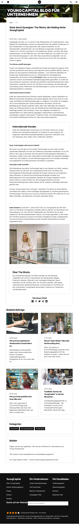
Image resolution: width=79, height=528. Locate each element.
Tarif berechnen (35, 487)
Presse (8, 491)
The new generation (27, 428)
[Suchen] (71, 2)
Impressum (56, 518)
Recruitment (14, 428)
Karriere (55, 491)
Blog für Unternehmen (37, 491)
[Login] (76, 2)
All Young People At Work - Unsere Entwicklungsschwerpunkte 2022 (33, 460)
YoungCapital (40, 428)
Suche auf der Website (17, 502)
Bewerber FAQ (58, 495)
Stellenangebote (58, 483)
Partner (9, 495)
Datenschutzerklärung (45, 518)
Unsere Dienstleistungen (38, 483)
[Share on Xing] (43, 301)
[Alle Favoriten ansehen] (8, 2)
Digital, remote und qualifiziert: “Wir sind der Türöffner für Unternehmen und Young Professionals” (36, 448)
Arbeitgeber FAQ (35, 495)
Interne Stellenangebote (14, 487)
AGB (35, 518)
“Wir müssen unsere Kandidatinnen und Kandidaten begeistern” (31, 454)
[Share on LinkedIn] (46, 301)
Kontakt (9, 499)
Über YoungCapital (13, 483)
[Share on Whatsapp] (32, 301)
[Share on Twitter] (39, 301)
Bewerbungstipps (59, 487)
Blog (16, 22)
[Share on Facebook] (36, 301)
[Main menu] (2, 2)
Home (11, 22)
